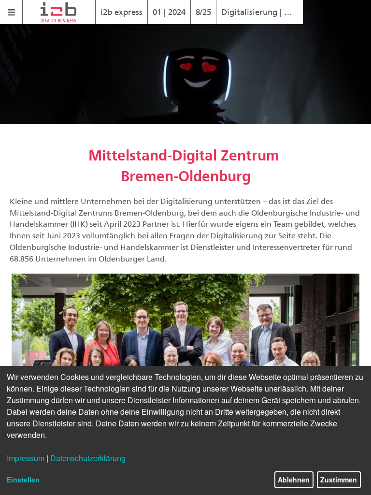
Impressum (25, 458)
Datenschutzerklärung (88, 458)
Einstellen (23, 479)
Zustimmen (338, 479)
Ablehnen (294, 479)
